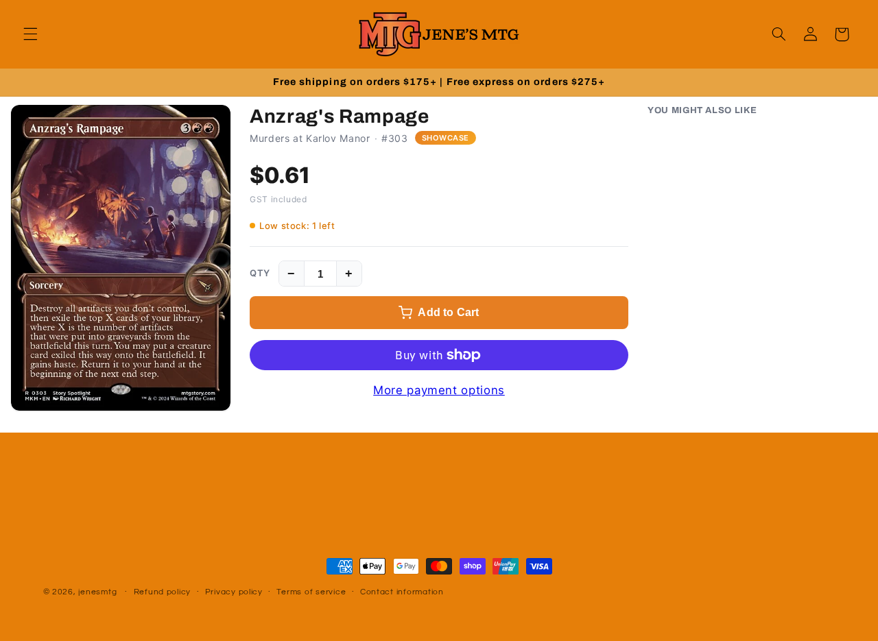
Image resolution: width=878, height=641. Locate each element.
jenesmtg (97, 592)
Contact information (402, 592)
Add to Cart (448, 312)
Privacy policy (234, 592)
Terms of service (311, 592)
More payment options (439, 390)
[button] (30, 34)
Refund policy (162, 592)
